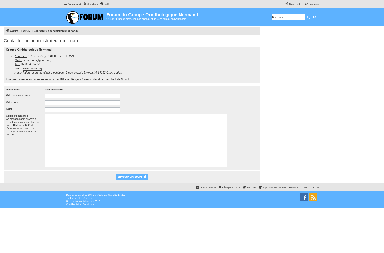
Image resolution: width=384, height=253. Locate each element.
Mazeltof (89, 201)
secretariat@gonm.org (37, 60)
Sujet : (10, 109)
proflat (75, 201)
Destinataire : (14, 89)
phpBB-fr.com (85, 198)
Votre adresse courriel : (19, 95)
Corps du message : (18, 115)
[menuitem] (90, 4)
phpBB (85, 195)
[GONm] (85, 17)
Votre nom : (13, 102)
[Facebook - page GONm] (304, 197)
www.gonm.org (32, 68)
